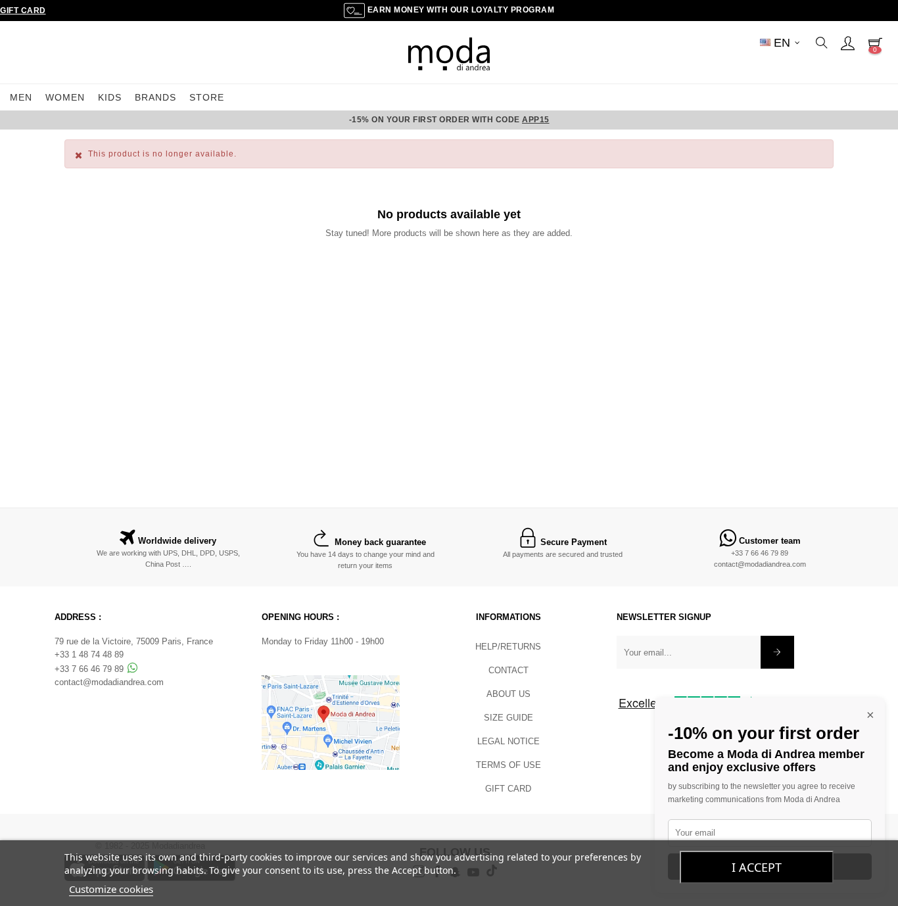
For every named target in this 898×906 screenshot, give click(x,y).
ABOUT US (508, 694)
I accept (757, 867)
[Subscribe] (777, 652)
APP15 (536, 119)
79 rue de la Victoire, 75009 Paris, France (134, 641)
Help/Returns (508, 647)
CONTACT (508, 670)
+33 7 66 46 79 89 (759, 553)
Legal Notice (508, 741)
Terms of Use (508, 765)
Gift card (508, 789)
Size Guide (508, 718)
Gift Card (23, 10)
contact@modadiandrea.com (760, 564)
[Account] (847, 42)
